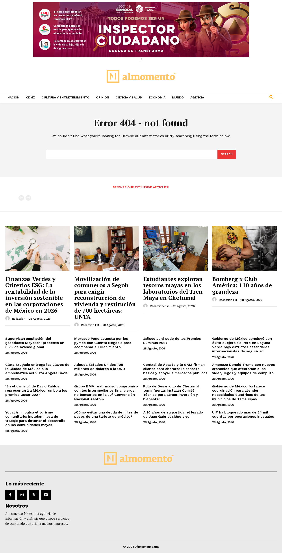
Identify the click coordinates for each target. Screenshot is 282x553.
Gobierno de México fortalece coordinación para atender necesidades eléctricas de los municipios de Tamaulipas (238, 392)
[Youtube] (46, 495)
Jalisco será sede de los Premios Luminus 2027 (172, 340)
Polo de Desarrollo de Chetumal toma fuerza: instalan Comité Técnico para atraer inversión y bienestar (171, 392)
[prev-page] (21, 198)
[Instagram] (22, 495)
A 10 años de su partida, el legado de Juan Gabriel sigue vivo (173, 414)
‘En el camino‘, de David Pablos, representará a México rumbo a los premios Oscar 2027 (36, 390)
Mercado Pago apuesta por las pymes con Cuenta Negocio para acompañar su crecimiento (102, 342)
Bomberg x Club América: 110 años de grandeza (242, 285)
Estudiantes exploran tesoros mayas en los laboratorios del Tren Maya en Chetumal (173, 288)
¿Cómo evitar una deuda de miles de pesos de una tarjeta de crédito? (106, 414)
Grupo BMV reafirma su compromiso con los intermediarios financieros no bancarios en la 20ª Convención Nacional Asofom (106, 392)
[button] (247, 97)
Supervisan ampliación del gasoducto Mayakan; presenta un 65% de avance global (34, 342)
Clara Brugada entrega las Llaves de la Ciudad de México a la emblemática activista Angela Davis (37, 368)
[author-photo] (8, 318)
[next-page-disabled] (28, 198)
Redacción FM (90, 325)
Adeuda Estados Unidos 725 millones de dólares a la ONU (99, 366)
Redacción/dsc (159, 306)
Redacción (18, 318)
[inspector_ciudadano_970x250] (141, 29)
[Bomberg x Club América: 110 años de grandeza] (244, 248)
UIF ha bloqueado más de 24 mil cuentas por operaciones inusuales (243, 414)
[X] (34, 495)
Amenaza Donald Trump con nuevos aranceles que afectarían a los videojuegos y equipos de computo (243, 368)
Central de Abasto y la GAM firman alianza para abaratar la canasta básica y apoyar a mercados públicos (175, 368)
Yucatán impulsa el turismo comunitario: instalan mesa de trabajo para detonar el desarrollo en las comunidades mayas (35, 418)
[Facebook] (10, 495)
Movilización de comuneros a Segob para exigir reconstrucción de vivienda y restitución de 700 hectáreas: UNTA (105, 298)
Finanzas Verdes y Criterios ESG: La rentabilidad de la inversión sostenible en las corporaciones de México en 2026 (34, 294)
